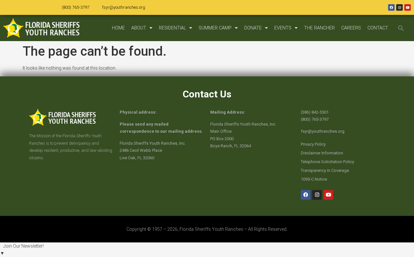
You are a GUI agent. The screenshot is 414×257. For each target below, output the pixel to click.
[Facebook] (391, 7)
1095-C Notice (314, 179)
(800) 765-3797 (75, 7)
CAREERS (351, 28)
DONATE (253, 28)
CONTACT (377, 28)
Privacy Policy (313, 144)
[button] (401, 28)
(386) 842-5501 (315, 112)
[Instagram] (399, 7)
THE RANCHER (319, 28)
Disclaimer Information (322, 153)
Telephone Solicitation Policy (327, 161)
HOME (118, 28)
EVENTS (282, 28)
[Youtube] (407, 7)
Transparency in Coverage (325, 170)
